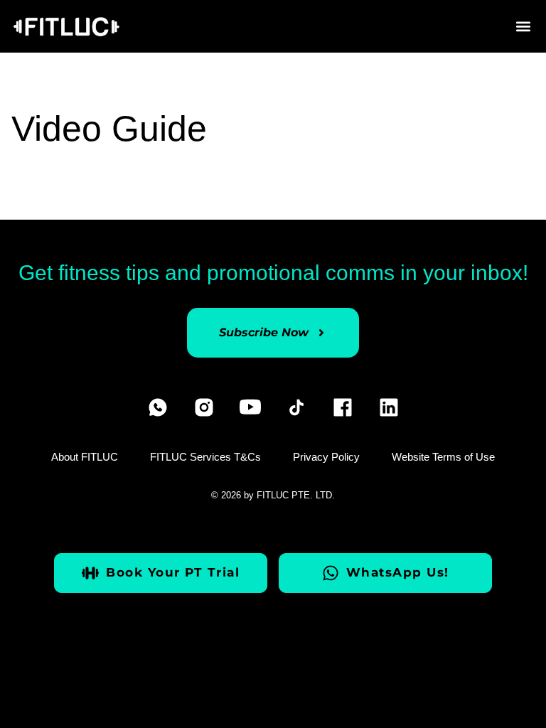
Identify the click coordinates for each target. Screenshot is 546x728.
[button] (523, 26)
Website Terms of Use (443, 457)
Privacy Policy (326, 457)
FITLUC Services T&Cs (205, 457)
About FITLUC (84, 457)
